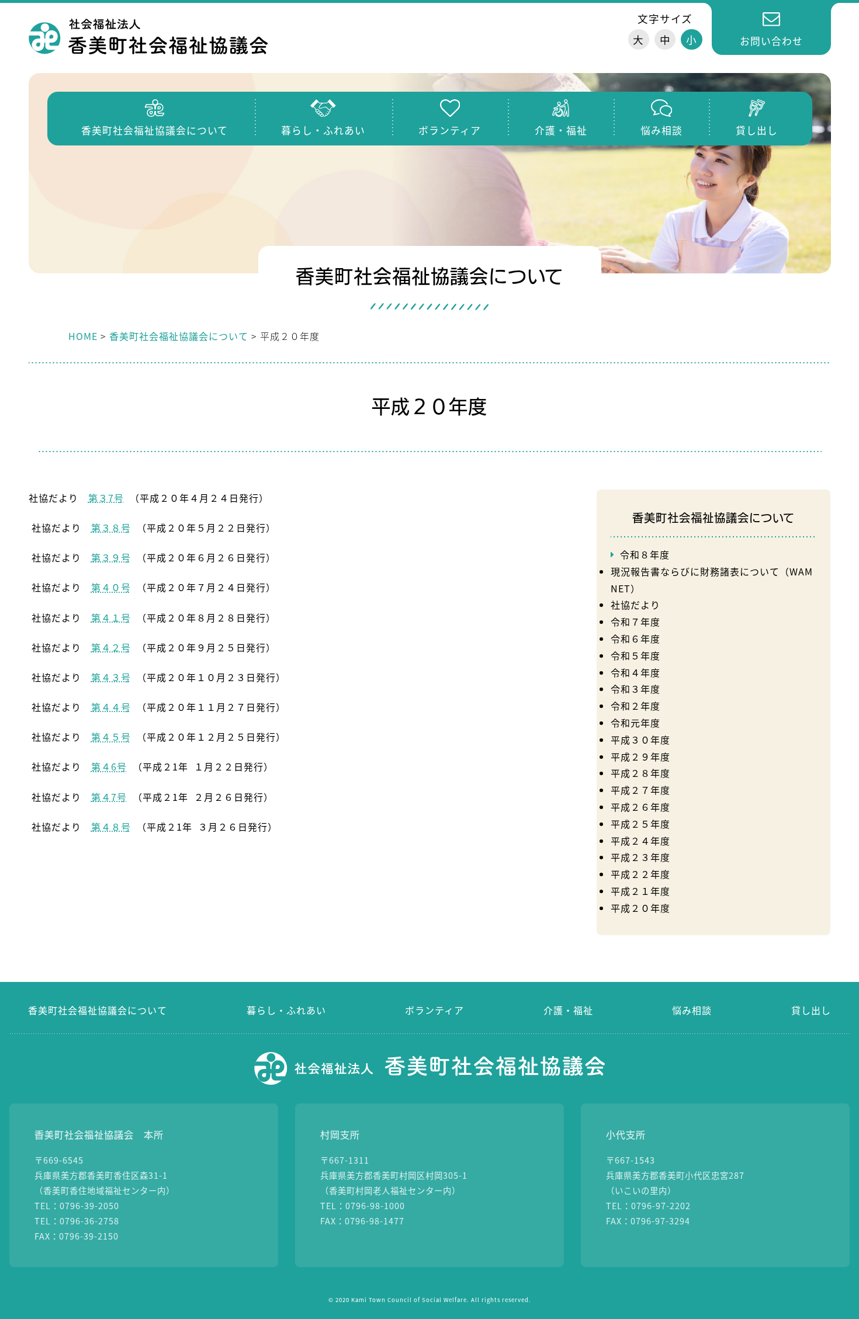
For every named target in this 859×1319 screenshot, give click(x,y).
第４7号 (109, 797)
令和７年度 (635, 622)
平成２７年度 (640, 790)
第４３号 (111, 677)
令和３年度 (635, 689)
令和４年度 (635, 672)
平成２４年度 (640, 841)
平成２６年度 (640, 807)
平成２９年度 (640, 756)
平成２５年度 (640, 824)
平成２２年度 (640, 874)
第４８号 (111, 827)
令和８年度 (645, 554)
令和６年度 (635, 638)
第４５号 (111, 737)
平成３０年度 (640, 740)
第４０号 (111, 587)
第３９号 (111, 557)
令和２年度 (635, 706)
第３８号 (111, 527)
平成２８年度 (640, 773)
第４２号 (111, 647)
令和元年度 (635, 723)
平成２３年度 (640, 857)
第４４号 (111, 707)
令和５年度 (635, 655)
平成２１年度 (640, 891)
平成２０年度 (640, 908)
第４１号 (111, 617)
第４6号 (109, 766)
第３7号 (106, 498)
